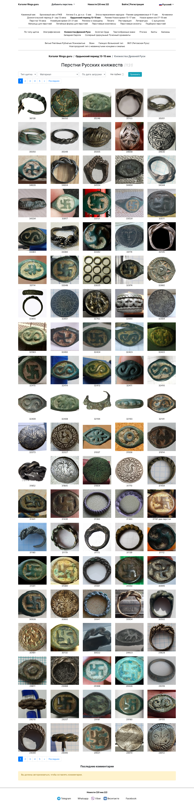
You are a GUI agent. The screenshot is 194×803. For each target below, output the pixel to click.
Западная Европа (72, 35)
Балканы (165, 32)
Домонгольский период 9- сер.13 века (46, 17)
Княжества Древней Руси (77, 32)
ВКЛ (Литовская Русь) (138, 43)
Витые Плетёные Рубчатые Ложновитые (65, 43)
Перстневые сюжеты (130, 23)
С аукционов (158, 20)
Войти (125, 4)
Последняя (54, 81)
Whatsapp (83, 798)
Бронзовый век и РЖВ (51, 14)
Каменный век (28, 14)
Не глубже (115, 74)
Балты (154, 32)
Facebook (131, 798)
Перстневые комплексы (104, 23)
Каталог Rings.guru (28, 4)
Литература (142, 20)
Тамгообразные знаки (124, 32)
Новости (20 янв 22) (98, 4)
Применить (135, 74)
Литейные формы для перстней (72, 23)
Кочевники (167, 14)
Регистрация (137, 4)
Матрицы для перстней (40, 23)
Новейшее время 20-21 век (64, 20)
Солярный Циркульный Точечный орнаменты (108, 35)
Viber (98, 798)
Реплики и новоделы (92, 20)
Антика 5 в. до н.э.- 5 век (78, 14)
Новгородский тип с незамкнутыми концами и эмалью (97, 46)
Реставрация (125, 20)
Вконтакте (113, 798)
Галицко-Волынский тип (111, 43)
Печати (110, 20)
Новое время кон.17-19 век (153, 17)
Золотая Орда (102, 32)
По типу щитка (31, 32)
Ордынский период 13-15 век (85, 17)
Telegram (66, 798)
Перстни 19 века (38, 20)
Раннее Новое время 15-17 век (120, 17)
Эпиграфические (51, 32)
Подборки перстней (156, 23)
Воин (91, 43)
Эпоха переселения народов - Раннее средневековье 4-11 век (127, 14)
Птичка (143, 32)
